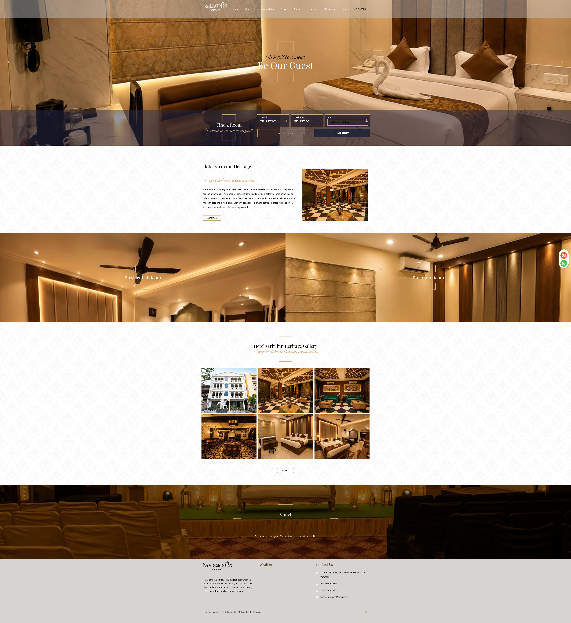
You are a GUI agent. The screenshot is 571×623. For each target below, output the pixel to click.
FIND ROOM (342, 133)
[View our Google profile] (366, 612)
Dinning (313, 9)
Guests (331, 117)
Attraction (329, 9)
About (247, 9)
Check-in (264, 117)
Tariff (284, 9)
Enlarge (229, 390)
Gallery (345, 9)
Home (235, 9)
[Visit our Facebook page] (357, 612)
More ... (285, 470)
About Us (212, 218)
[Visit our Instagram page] (361, 612)
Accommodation (266, 9)
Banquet (298, 9)
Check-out (299, 117)
